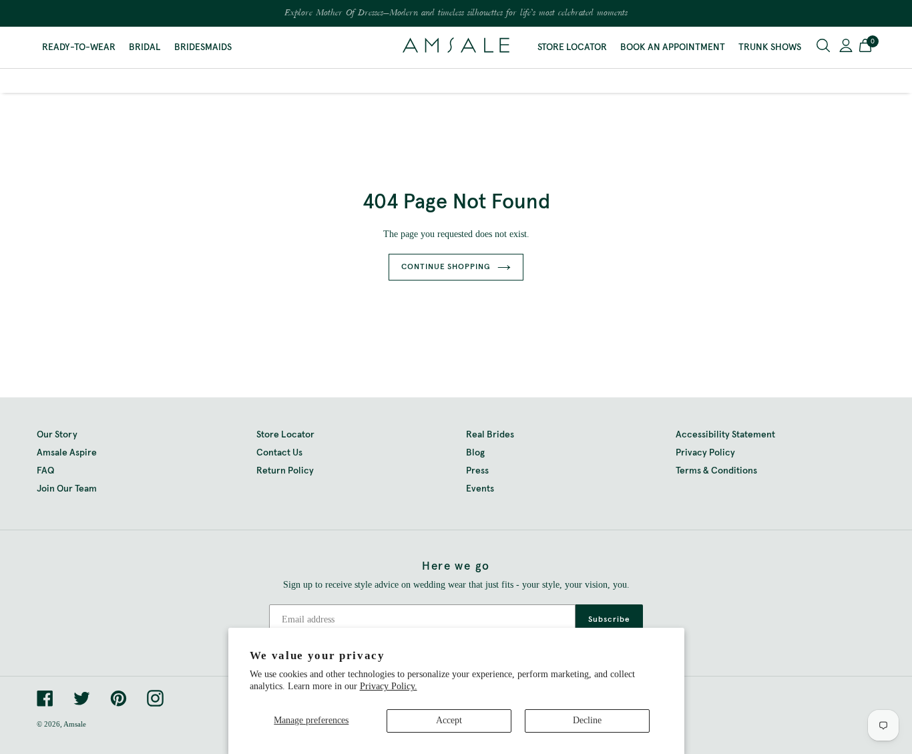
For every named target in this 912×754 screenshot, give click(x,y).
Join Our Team (67, 489)
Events (480, 489)
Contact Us (279, 452)
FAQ (45, 471)
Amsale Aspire (67, 452)
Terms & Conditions (716, 471)
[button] (865, 47)
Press (477, 471)
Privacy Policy (705, 452)
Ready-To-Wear (79, 47)
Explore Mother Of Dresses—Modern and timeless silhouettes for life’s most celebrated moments (456, 13)
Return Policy (285, 471)
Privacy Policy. (388, 686)
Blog (475, 452)
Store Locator (572, 47)
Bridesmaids (203, 47)
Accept (449, 720)
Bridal (145, 47)
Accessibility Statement (725, 434)
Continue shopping (446, 267)
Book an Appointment (672, 47)
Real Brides (490, 434)
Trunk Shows (769, 47)
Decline (587, 720)
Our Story (57, 434)
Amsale (74, 724)
